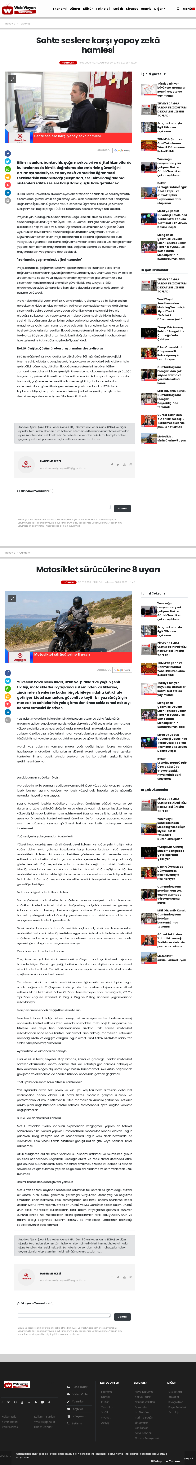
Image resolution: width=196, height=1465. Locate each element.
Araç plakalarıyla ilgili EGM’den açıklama (169, 127)
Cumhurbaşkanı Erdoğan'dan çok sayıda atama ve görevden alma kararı (169, 375)
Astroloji (173, 1412)
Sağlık (118, 9)
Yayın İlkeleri (9, 1422)
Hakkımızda (9, 1417)
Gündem (24, 553)
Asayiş (146, 9)
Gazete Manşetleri (147, 1438)
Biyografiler (175, 1402)
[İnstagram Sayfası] (17, 1402)
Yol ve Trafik (143, 1397)
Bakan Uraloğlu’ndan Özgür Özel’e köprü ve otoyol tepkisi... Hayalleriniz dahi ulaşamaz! (172, 193)
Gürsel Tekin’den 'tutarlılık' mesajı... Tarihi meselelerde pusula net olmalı (171, 421)
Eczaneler (141, 1407)
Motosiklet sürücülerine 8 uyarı (171, 438)
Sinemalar (141, 1423)
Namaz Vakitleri (145, 1402)
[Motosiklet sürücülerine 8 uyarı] (68, 626)
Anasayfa (10, 23)
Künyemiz (79, 1416)
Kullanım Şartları (44, 1417)
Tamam (174, 1461)
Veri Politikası (10, 1427)
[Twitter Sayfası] (10, 1402)
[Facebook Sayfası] (3, 1402)
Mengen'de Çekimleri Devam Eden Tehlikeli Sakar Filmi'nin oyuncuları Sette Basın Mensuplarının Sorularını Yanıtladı (171, 247)
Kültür (88, 9)
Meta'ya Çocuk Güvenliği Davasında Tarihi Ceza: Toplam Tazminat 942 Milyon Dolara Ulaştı (172, 219)
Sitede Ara (175, 1392)
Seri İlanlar (141, 1428)
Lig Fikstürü (142, 1412)
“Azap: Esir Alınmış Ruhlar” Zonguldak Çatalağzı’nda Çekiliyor (170, 333)
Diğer (158, 9)
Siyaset (132, 9)
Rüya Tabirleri (177, 1407)
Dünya (75, 9)
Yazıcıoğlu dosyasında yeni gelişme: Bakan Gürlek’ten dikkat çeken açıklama (170, 167)
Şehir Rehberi (143, 1433)
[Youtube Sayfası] (23, 1402)
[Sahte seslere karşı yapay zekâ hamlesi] (68, 107)
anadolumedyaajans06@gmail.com (63, 468)
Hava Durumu (144, 1392)
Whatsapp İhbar (44, 1422)
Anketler (173, 1397)
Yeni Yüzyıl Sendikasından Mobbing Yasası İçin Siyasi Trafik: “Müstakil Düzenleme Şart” (171, 309)
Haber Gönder (43, 1427)
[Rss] (37, 1402)
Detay (157, 1461)
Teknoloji (103, 9)
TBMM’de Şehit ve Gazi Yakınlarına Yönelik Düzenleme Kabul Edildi (171, 145)
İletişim (76, 1423)
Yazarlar (78, 1401)
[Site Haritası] (44, 1402)
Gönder (122, 508)
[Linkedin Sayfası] (30, 1402)
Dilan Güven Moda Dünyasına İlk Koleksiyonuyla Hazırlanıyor (170, 353)
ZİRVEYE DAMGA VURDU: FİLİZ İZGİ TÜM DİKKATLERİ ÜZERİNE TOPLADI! (172, 109)
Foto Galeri (80, 1387)
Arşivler (77, 1409)
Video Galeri (80, 1394)
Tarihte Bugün (144, 1417)
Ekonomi (59, 9)
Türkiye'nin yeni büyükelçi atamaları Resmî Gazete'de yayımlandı (171, 90)
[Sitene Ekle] (50, 1402)
